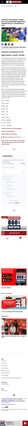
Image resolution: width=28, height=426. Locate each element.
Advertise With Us (9, 6)
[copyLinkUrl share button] (12, 44)
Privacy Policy (12, 400)
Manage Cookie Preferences (7, 404)
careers (22, 401)
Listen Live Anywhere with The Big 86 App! (12, 311)
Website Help (4, 390)
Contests (3, 6)
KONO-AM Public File (5, 373)
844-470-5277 (14, 233)
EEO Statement (4, 368)
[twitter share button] (6, 44)
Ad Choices (12, 401)
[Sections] (2, 2)
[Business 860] (14, 2)
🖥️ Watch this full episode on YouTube (11, 137)
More (16, 6)
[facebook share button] (2, 44)
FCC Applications (5, 375)
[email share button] (9, 44)
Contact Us (3, 360)
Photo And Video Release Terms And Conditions (11, 378)
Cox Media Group (9, 398)
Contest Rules (4, 365)
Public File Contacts (5, 370)
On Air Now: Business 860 (14, 227)
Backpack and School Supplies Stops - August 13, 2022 (14, 336)
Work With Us (4, 363)
